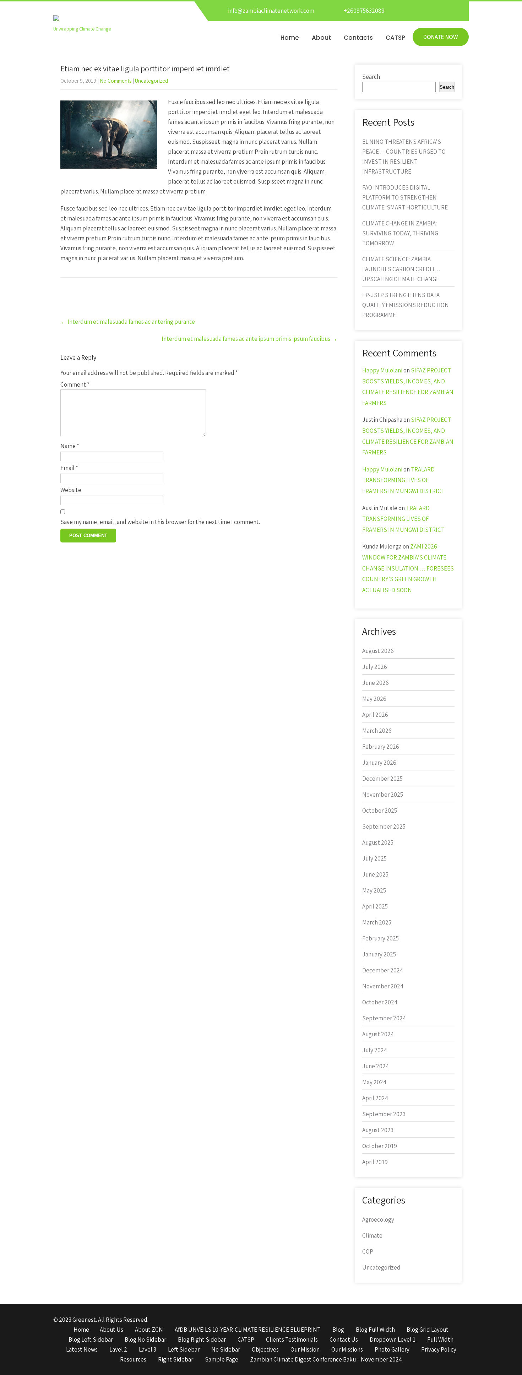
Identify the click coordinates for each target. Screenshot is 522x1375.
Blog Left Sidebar (91, 1340)
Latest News (82, 1350)
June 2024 (375, 1066)
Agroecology (378, 1219)
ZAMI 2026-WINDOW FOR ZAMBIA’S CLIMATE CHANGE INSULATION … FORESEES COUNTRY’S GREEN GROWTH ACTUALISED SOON (408, 568)
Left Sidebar (184, 1350)
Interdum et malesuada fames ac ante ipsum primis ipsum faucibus (249, 339)
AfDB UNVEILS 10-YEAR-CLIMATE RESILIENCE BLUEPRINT (248, 1330)
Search (371, 77)
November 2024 (382, 986)
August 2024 (378, 1034)
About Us (111, 1330)
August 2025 (377, 842)
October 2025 (379, 810)
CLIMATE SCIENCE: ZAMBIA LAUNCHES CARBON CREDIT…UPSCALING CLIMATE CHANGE (401, 269)
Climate (372, 1235)
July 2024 (374, 1050)
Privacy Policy (438, 1350)
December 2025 (382, 778)
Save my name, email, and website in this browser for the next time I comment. (160, 522)
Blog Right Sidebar (202, 1340)
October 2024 (379, 1002)
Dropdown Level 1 (392, 1340)
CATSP (395, 37)
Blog (338, 1330)
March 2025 (376, 922)
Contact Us (344, 1340)
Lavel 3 (147, 1350)
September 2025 (384, 826)
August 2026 (378, 651)
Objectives (265, 1350)
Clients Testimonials (292, 1340)
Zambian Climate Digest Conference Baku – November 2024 (326, 1360)
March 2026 (377, 731)
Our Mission (305, 1350)
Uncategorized (151, 80)
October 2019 (379, 1146)
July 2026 (374, 667)
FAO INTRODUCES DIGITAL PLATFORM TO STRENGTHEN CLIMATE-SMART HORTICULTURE (405, 197)
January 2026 (379, 762)
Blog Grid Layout (427, 1330)
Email (69, 468)
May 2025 (374, 890)
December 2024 (382, 970)
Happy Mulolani (382, 370)
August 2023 (377, 1130)
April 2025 (375, 906)
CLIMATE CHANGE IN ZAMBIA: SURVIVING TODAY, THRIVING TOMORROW (400, 233)
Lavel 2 (118, 1350)
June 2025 (375, 874)
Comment (74, 384)
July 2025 (374, 858)
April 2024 (375, 1098)
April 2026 (375, 715)
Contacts (358, 37)
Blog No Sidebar (145, 1340)
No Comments (115, 80)
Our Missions (347, 1350)
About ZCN (149, 1330)
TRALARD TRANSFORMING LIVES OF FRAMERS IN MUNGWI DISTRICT (403, 480)
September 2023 (384, 1114)
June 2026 (375, 683)
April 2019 (375, 1162)
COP (367, 1251)
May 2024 (374, 1082)
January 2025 (379, 954)
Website (70, 490)
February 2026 (380, 747)
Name (69, 446)
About (321, 37)
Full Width (440, 1340)
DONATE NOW (440, 37)
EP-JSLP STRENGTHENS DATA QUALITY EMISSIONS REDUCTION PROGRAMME (405, 305)
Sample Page (221, 1360)
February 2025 (380, 938)
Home (290, 37)
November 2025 (382, 794)
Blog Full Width (375, 1330)
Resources (133, 1360)
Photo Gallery (392, 1350)
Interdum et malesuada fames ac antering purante (127, 322)
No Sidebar (225, 1350)
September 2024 (384, 1018)
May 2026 (374, 699)
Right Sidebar (175, 1360)
